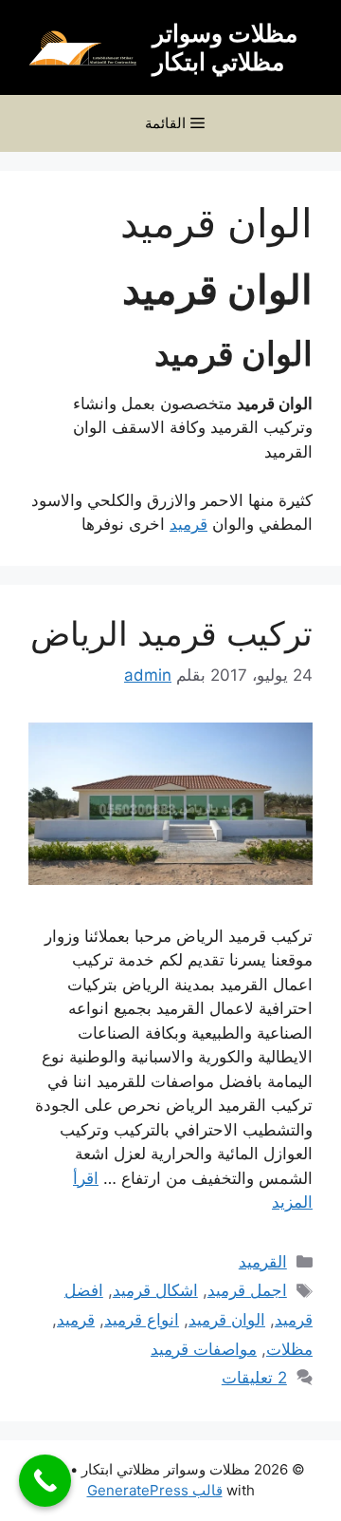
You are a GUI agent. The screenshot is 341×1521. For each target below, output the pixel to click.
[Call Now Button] (45, 1481)
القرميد (263, 1261)
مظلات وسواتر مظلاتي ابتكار (225, 47)
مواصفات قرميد (204, 1349)
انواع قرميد (141, 1319)
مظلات (289, 1349)
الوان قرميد (226, 1319)
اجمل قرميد (247, 1290)
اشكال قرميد (155, 1290)
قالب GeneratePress (155, 1490)
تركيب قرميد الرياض (171, 633)
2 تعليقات (254, 1377)
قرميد (188, 524)
